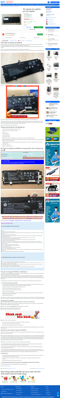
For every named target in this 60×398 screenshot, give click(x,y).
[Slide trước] (56, 49)
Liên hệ (53, 4)
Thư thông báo (18, 394)
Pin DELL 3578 (56, 68)
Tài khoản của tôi (19, 388)
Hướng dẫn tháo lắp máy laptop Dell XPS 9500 (53, 112)
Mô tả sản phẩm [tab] (5, 40)
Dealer (43, 4)
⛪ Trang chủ (3, 4)
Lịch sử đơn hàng (19, 390)
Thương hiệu (48, 394)
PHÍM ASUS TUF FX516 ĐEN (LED (49, 93)
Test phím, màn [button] (47, 4)
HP (28, 13)
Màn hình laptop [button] (31, 4)
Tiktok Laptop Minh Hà (51, 23)
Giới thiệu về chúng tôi (34, 388)
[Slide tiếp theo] (58, 49)
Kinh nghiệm (37, 4)
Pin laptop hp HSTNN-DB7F (6, 152)
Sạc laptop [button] (13, 4)
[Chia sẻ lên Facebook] (34, 29)
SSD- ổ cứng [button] (25, 4)
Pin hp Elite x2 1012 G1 (19, 220)
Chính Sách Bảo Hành (34, 392)
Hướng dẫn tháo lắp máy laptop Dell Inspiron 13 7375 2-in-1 (53, 108)
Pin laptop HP (16, 6)
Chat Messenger (50, 19)
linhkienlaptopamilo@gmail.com (7, 393)
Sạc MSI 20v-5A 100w (56, 57)
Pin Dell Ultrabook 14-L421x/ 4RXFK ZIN (49, 57)
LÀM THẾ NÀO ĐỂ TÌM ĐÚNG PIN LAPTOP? (53, 116)
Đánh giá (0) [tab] (29, 40)
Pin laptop (11, 6)
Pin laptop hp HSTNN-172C (6, 158)
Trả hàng (47, 390)
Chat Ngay (40, 34)
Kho (41, 4)
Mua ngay (39, 27)
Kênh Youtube (50, 21)
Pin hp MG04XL (11, 220)
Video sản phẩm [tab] (22, 40)
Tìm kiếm (7, 6)
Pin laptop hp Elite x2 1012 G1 (11, 368)
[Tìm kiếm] (48, 2)
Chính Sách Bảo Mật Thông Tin (36, 394)
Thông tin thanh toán (34, 390)
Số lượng (25, 24)
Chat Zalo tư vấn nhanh (52, 17)
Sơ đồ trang (48, 392)
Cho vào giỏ (29, 27)
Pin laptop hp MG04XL (6, 365)
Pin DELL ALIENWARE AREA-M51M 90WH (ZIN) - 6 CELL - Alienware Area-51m (49, 81)
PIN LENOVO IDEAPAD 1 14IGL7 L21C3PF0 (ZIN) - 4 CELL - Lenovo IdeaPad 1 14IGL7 (56, 94)
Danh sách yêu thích (19, 392)
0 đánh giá (31, 29)
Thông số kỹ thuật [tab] (13, 40)
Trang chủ (3, 6)
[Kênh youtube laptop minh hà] (51, 123)
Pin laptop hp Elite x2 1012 (28, 154)
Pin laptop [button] (8, 4)
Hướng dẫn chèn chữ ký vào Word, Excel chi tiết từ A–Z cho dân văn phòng (53, 104)
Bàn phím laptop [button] (19, 4)
